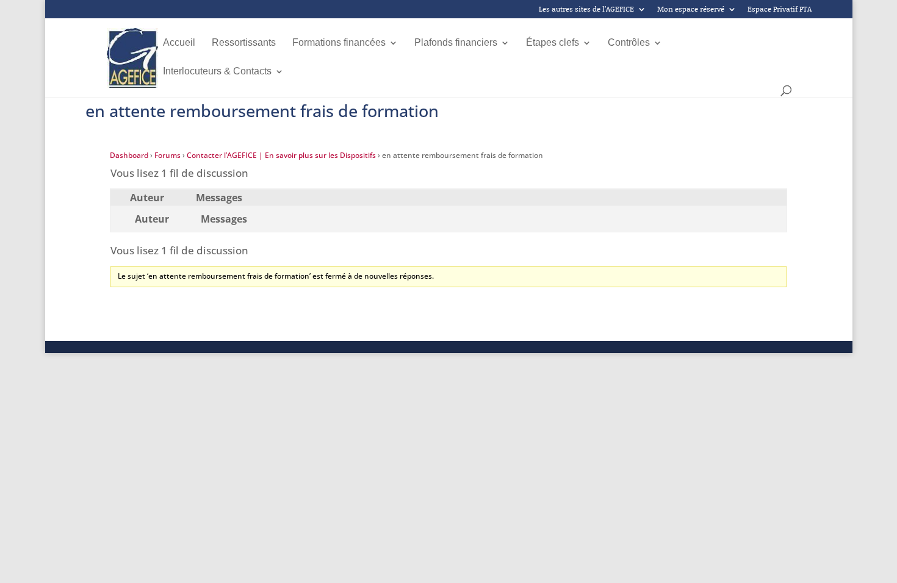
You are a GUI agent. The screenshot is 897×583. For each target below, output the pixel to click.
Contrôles (629, 43)
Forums (167, 155)
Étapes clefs (552, 43)
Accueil (179, 43)
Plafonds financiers (455, 43)
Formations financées (339, 43)
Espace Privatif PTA (780, 9)
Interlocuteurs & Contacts (217, 71)
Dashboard (129, 155)
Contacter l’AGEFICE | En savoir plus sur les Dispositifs (281, 155)
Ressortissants (244, 43)
